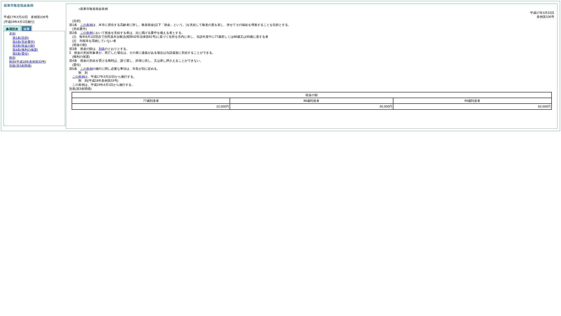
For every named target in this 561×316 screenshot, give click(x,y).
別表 (102, 48)
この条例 (86, 25)
